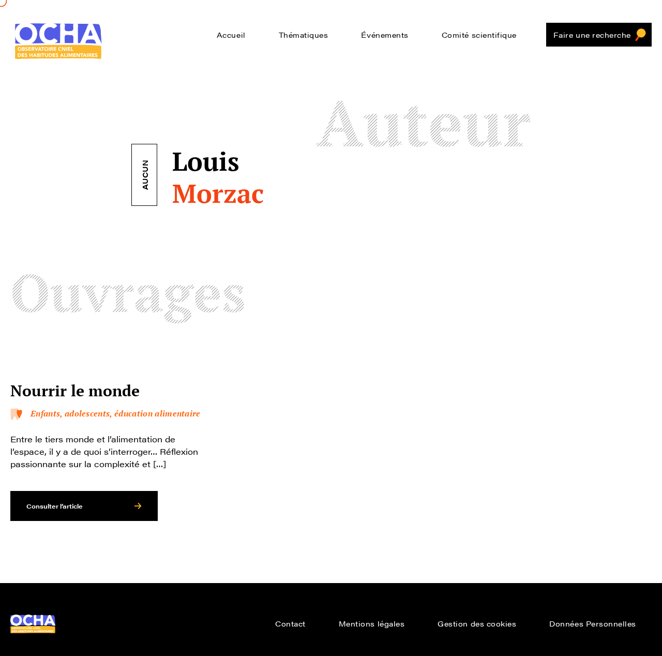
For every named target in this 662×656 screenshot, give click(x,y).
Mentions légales (372, 623)
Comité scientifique (479, 34)
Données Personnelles (592, 623)
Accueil (231, 34)
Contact (290, 623)
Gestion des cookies (477, 623)
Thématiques (303, 34)
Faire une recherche (592, 34)
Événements (384, 34)
